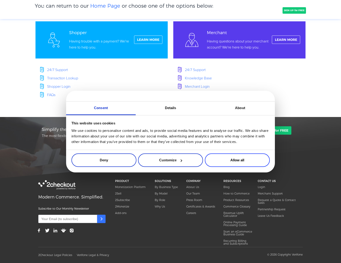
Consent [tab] (101, 108)
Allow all (237, 160)
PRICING (158, 10)
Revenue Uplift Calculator (233, 214)
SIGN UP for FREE (294, 10)
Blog (226, 187)
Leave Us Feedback (271, 216)
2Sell (118, 193)
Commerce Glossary (236, 206)
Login (261, 187)
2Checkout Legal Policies (55, 255)
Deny (104, 160)
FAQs (51, 95)
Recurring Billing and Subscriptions (235, 242)
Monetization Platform (130, 187)
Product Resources (236, 200)
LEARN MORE (148, 40)
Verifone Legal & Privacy (93, 255)
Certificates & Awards (200, 206)
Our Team (193, 193)
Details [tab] (170, 108)
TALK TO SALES (270, 10)
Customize (168, 160)
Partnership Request (272, 209)
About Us (192, 187)
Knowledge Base (198, 78)
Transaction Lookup (62, 78)
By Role (160, 200)
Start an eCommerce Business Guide (237, 233)
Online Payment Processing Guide (235, 224)
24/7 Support (57, 70)
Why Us (160, 206)
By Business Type (166, 187)
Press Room (194, 200)
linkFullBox (101, 39)
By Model (161, 193)
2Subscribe (122, 200)
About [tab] (240, 108)
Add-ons (120, 213)
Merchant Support (270, 193)
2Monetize (122, 206)
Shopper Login (59, 86)
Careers (191, 213)
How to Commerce (236, 193)
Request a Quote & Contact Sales (277, 201)
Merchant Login (197, 86)
